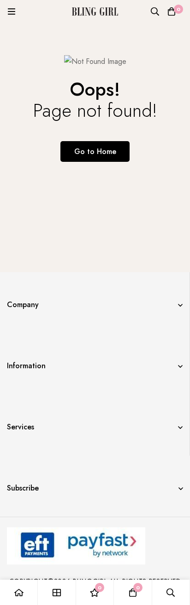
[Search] (155, 11)
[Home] (19, 592)
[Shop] (57, 592)
